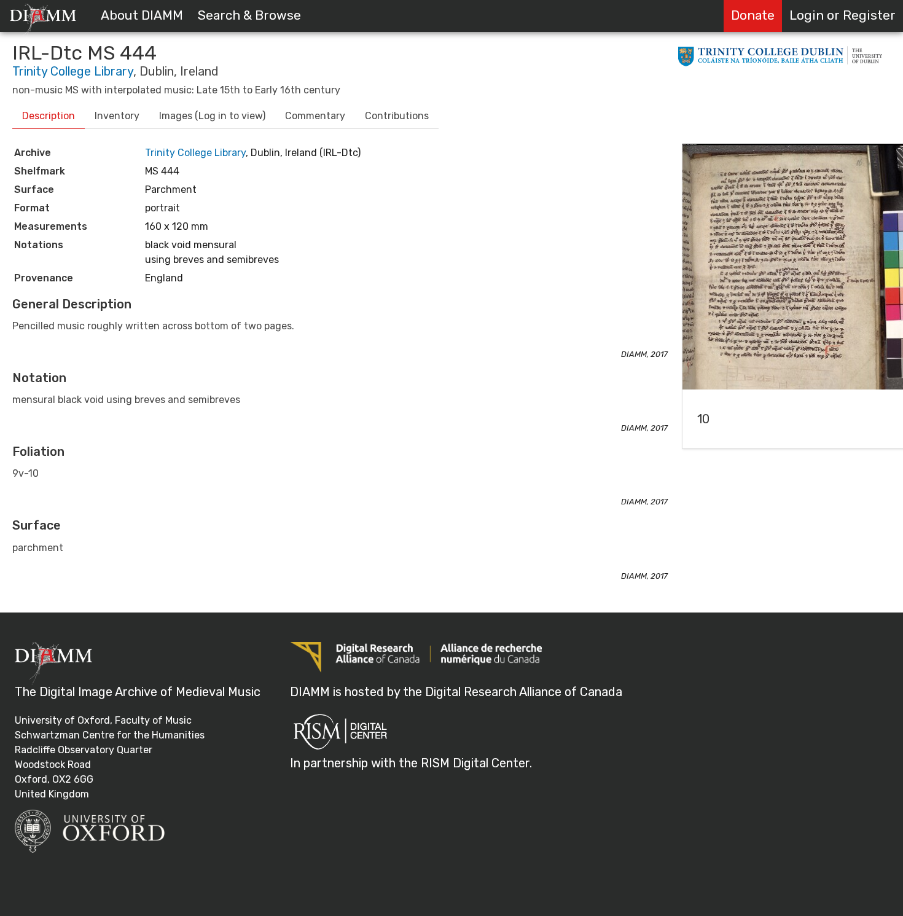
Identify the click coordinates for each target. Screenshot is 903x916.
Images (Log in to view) (212, 116)
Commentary (315, 116)
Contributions (397, 116)
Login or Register (842, 15)
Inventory (117, 116)
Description (48, 116)
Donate (753, 15)
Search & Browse (249, 15)
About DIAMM (142, 15)
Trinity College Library (72, 71)
